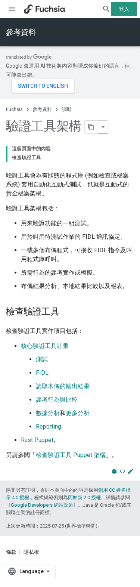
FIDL (42, 372)
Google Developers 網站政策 (42, 505)
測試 (42, 359)
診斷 (66, 109)
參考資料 (21, 32)
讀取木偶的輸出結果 (63, 386)
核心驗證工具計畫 (45, 345)
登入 (124, 9)
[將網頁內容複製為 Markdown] (91, 127)
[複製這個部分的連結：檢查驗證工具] (66, 312)
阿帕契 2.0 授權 (84, 497)
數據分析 (48, 413)
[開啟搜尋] (106, 8)
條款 (11, 552)
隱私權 (31, 552)
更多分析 (78, 413)
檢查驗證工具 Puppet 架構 (71, 454)
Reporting (48, 426)
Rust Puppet (37, 440)
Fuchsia (14, 109)
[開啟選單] (11, 9)
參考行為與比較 (57, 399)
